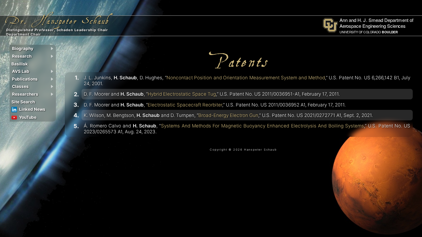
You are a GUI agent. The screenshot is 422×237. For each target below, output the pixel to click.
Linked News (32, 109)
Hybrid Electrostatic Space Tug (182, 94)
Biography (22, 48)
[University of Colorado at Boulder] (370, 33)
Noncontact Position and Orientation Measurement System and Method (246, 78)
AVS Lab (20, 71)
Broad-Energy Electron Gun (228, 115)
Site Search (23, 101)
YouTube (27, 117)
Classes (20, 86)
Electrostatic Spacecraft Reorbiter (185, 105)
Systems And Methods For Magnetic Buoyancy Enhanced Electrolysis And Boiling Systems (262, 126)
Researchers (25, 94)
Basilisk (19, 63)
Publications (25, 79)
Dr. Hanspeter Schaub (57, 17)
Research (22, 56)
